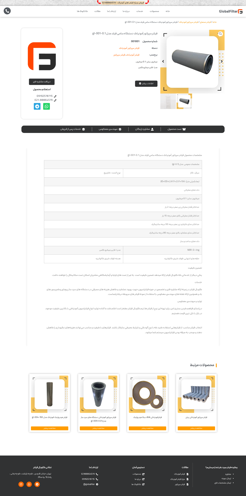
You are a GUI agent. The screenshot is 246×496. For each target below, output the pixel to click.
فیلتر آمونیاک (132, 55)
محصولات (154, 11)
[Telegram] (37, 106)
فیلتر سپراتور (119, 55)
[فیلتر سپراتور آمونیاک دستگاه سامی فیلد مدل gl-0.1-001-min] (192, 62)
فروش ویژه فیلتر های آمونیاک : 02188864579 (123, 2)
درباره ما (126, 11)
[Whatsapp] (46, 106)
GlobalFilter (228, 11)
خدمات (139, 11)
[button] (222, 61)
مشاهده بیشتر (196, 428)
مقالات (97, 11)
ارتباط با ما (111, 11)
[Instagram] (21, 484)
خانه (168, 11)
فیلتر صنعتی (205, 22)
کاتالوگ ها (82, 11)
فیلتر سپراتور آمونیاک (188, 22)
